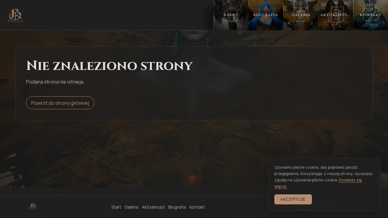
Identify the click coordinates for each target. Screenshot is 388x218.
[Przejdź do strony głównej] (15, 15)
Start (116, 207)
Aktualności (153, 207)
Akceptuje (293, 199)
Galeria (131, 207)
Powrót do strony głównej (60, 103)
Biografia (177, 207)
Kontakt (197, 207)
